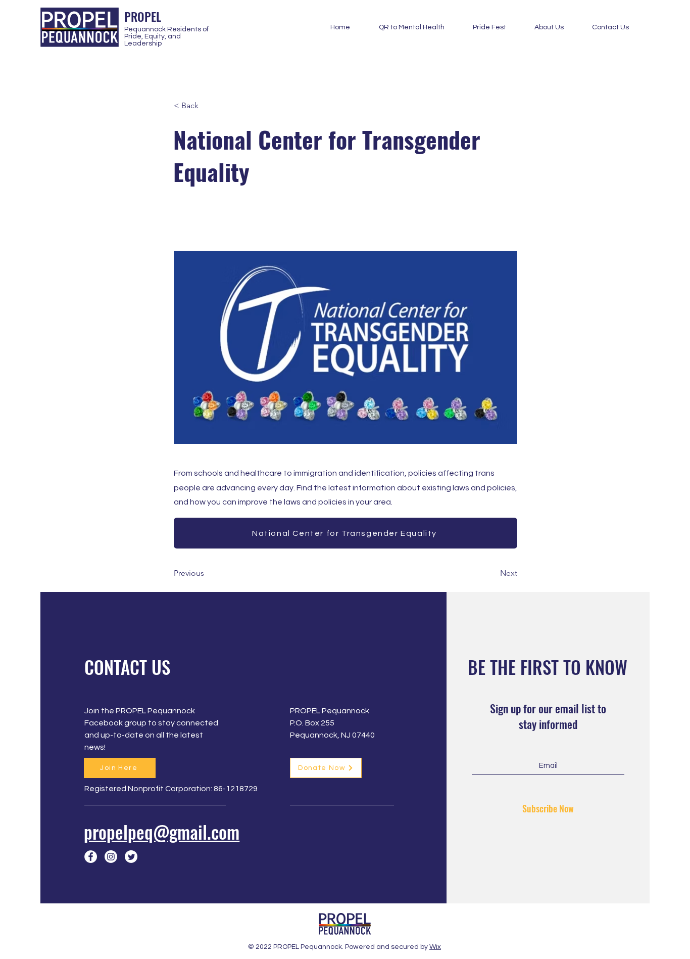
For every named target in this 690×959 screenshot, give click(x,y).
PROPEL (142, 16)
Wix (435, 946)
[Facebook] (90, 856)
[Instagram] (111, 856)
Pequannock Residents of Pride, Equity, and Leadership (166, 36)
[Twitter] (131, 856)
